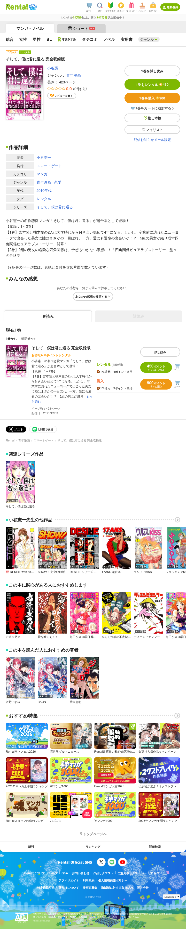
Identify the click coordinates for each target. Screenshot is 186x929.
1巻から (11, 338)
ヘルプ (53, 873)
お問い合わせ (80, 873)
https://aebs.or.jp (41, 920)
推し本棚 (154, 117)
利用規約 (88, 880)
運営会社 (143, 887)
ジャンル (147, 39)
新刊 (31, 846)
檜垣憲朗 (75, 702)
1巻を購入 (152, 98)
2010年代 (44, 190)
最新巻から (29, 338)
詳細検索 (155, 846)
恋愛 (57, 182)
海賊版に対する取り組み (117, 887)
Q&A (65, 873)
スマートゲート (49, 165)
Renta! (10, 440)
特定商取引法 (46, 887)
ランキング (93, 846)
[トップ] (17, 7)
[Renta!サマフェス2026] (32, 7)
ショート (83, 28)
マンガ (42, 173)
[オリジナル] (67, 39)
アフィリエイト (69, 880)
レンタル (44, 198)
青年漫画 (73, 75)
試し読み (160, 352)
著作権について (69, 887)
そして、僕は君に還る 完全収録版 (61, 347)
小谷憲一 (54, 67)
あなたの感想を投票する (91, 296)
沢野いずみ (13, 702)
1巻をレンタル (152, 84)
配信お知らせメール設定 (152, 139)
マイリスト (154, 129)
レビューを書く (63, 96)
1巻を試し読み (152, 70)
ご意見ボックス (127, 873)
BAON (42, 702)
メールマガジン (152, 873)
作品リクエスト (103, 873)
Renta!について (34, 873)
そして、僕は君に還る (55, 206)
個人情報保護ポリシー (112, 880)
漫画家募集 (90, 887)
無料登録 (172, 7)
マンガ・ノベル (30, 28)
